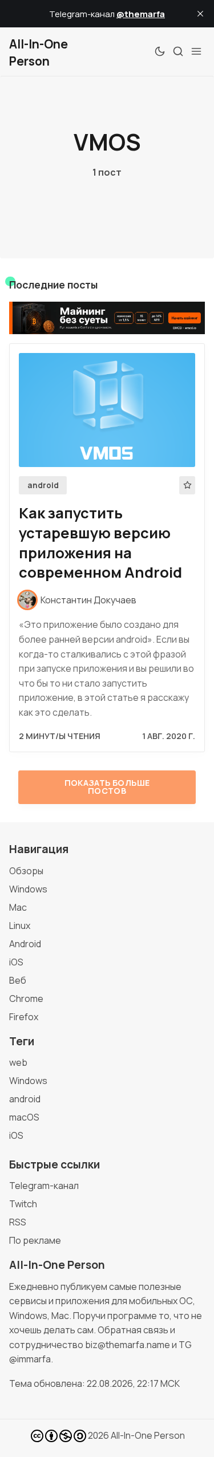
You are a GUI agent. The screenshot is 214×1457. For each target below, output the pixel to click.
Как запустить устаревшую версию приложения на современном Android (100, 542)
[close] (200, 14)
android (43, 485)
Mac (18, 907)
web (18, 1062)
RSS (17, 1222)
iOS (16, 962)
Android (25, 943)
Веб (17, 980)
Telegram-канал (44, 1185)
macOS (24, 1117)
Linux (19, 925)
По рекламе (35, 1240)
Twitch (23, 1204)
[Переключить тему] (159, 51)
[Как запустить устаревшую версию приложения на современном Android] (107, 410)
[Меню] (196, 51)
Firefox (23, 1016)
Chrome (26, 998)
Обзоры (26, 871)
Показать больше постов (107, 786)
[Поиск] (178, 51)
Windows (28, 889)
